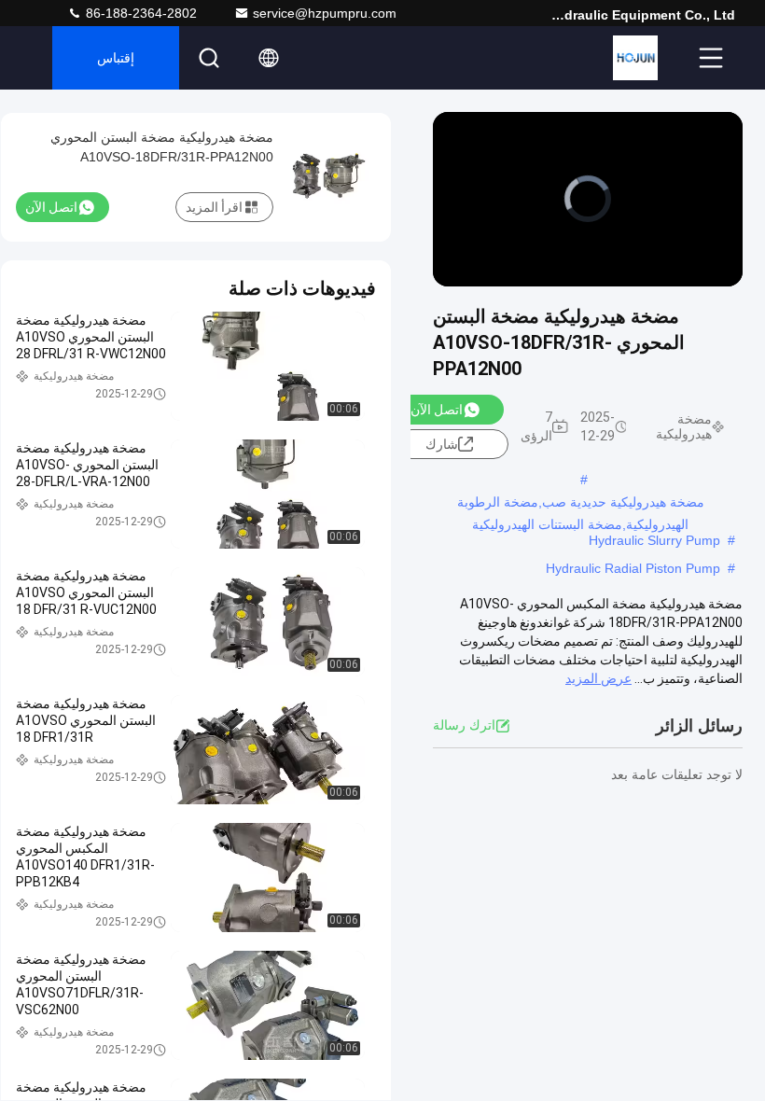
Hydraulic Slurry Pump (654, 540)
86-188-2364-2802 (139, 13)
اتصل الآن (436, 409)
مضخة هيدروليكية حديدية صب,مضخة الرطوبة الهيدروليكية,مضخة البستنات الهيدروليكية (580, 504)
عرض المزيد (598, 678)
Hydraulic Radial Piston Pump (633, 568)
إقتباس (115, 57)
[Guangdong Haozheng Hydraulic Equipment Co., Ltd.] (635, 57)
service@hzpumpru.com (324, 13)
